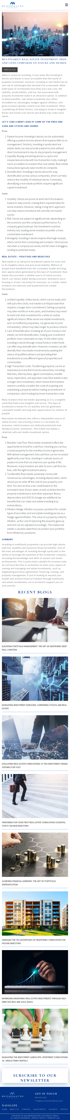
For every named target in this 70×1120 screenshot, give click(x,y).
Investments (39, 1109)
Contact (64, 1109)
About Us (14, 1109)
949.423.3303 (41, 1098)
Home (4, 1109)
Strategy (26, 1109)
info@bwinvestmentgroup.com (49, 1101)
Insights (53, 1109)
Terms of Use (53, 1118)
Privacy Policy (39, 1118)
